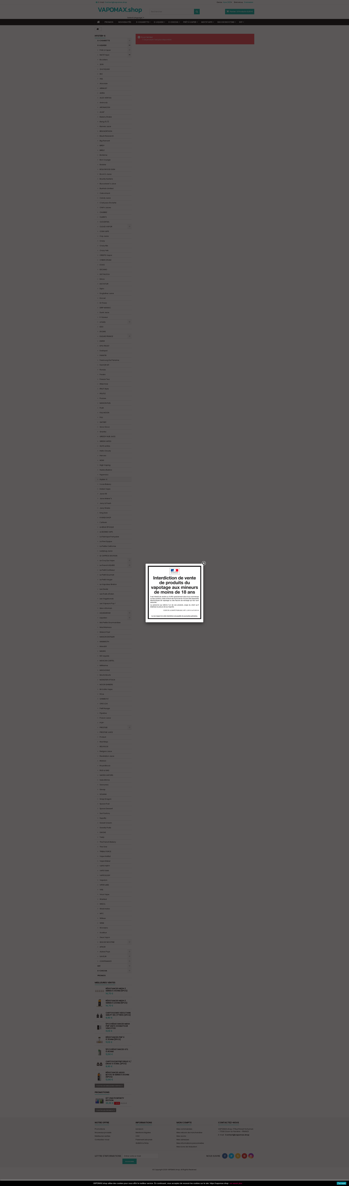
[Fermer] (204, 563)
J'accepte (341, 1183)
